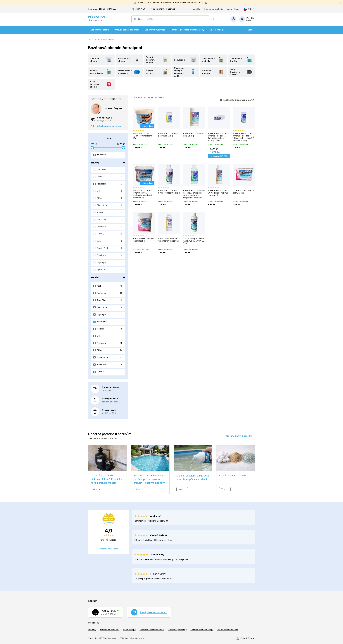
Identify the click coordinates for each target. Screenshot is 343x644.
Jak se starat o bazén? (227, 629)
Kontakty (196, 9)
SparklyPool (109, 248)
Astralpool (109, 183)
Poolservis (109, 219)
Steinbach (109, 255)
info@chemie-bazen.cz (164, 9)
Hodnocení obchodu (213, 9)
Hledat (213, 19)
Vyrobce (109, 269)
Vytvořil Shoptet (247, 638)
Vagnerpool (109, 262)
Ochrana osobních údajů (202, 629)
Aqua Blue (109, 169)
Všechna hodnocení (108, 548)
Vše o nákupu (233, 9)
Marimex (109, 212)
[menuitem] (100, 30)
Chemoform (109, 205)
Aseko (109, 176)
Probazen (109, 226)
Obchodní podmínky (177, 629)
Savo (109, 241)
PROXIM (109, 234)
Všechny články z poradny (238, 436)
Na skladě (109, 154)
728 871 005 (141, 9)
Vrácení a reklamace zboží (152, 629)
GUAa (109, 198)
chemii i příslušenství (162, 2)
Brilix (109, 191)
